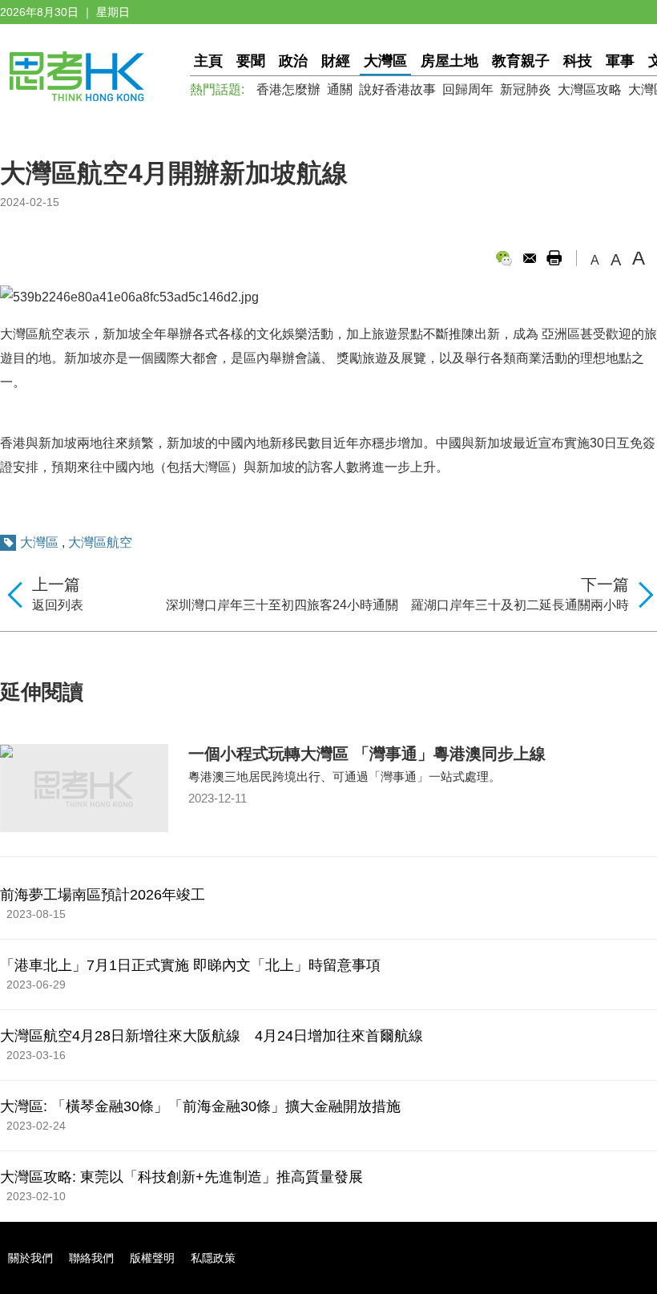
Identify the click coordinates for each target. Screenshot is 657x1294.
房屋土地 (449, 61)
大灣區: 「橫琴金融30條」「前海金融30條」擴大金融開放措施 (200, 1106)
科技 (577, 61)
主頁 (208, 61)
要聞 (250, 61)
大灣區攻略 (590, 89)
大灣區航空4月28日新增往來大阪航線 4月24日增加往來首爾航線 (211, 1036)
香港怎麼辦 (288, 89)
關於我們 (30, 1258)
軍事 (620, 61)
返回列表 (57, 605)
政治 (293, 61)
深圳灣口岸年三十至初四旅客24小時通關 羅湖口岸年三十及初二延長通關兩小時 (397, 605)
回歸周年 (468, 89)
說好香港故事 (397, 89)
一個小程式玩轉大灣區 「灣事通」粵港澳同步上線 (367, 753)
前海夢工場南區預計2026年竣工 (102, 895)
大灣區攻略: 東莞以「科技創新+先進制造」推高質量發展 (181, 1177)
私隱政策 (213, 1258)
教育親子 (521, 61)
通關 (340, 89)
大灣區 (385, 61)
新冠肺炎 (525, 89)
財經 (335, 61)
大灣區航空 (100, 542)
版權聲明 (152, 1258)
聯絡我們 (91, 1258)
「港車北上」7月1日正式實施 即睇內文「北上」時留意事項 (190, 965)
